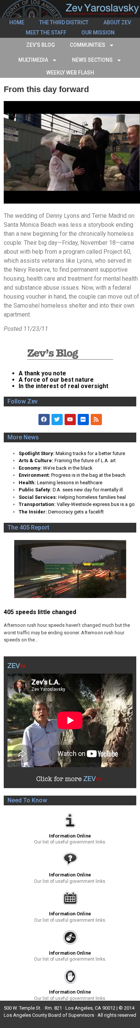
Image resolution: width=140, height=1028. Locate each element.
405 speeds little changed (40, 612)
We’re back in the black (68, 468)
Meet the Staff (46, 33)
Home (16, 22)
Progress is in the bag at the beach (88, 475)
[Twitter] (57, 419)
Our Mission (98, 33)
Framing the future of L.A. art (85, 460)
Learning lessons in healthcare (69, 482)
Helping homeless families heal (92, 497)
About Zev (117, 22)
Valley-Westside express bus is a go (96, 504)
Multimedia (33, 60)
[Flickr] (83, 419)
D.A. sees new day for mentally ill (88, 489)
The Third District (63, 22)
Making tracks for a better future (90, 453)
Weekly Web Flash (70, 73)
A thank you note (42, 373)
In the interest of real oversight (63, 386)
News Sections (92, 60)
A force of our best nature (56, 379)
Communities (87, 45)
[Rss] (96, 419)
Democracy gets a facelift (76, 512)
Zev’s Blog (40, 45)
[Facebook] (44, 419)
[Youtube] (70, 419)
